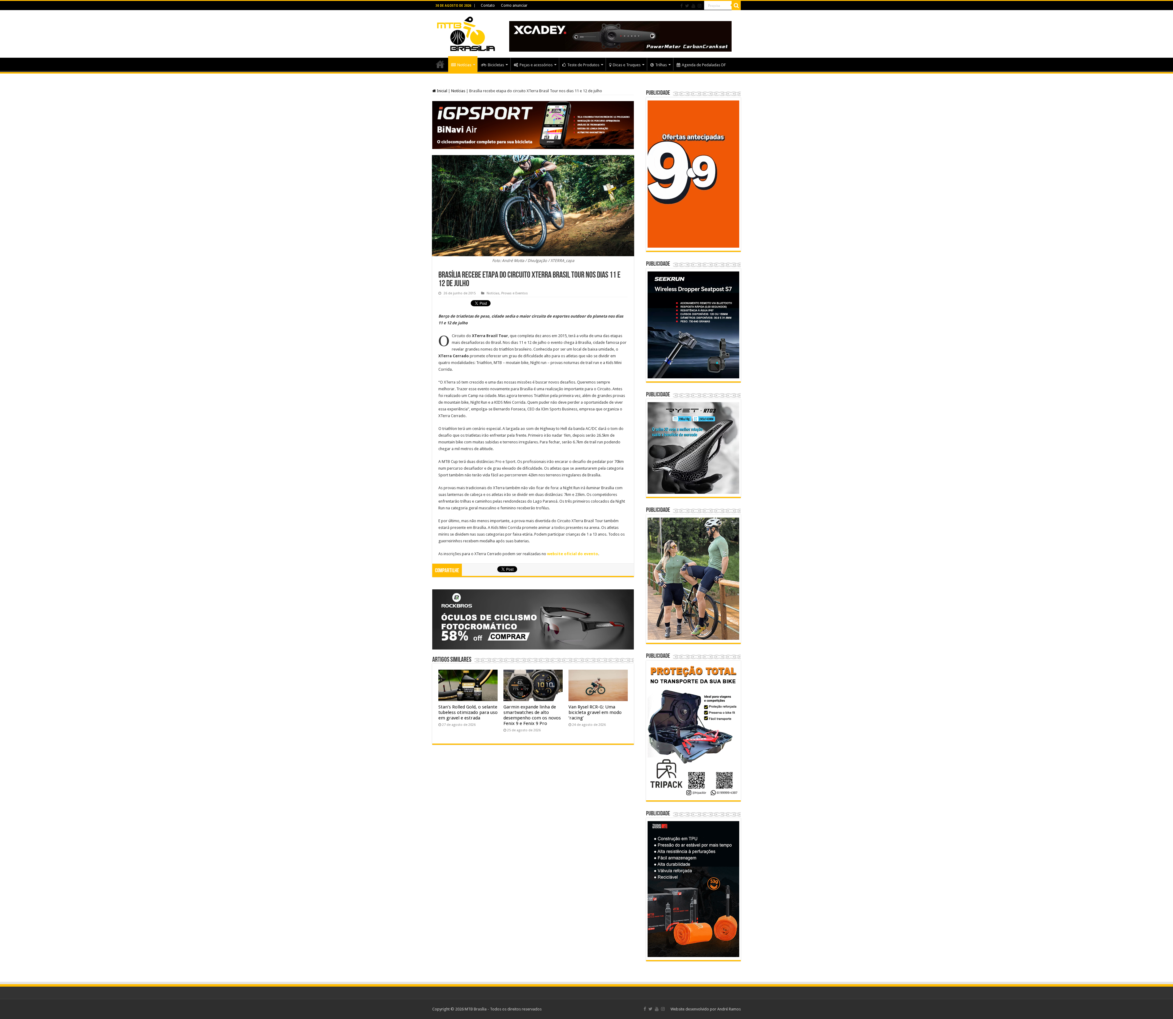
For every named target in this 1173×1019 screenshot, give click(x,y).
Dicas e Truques (627, 65)
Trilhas (661, 65)
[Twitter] (687, 5)
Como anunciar (514, 5)
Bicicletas (496, 65)
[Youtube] (693, 5)
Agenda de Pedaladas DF (704, 65)
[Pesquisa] (736, 5)
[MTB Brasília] (466, 32)
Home (440, 64)
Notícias (464, 65)
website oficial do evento (572, 553)
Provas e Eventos (514, 293)
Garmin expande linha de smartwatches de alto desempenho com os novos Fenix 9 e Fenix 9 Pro (532, 715)
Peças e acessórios (536, 65)
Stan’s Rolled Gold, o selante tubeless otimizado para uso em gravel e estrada (468, 712)
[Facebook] (681, 5)
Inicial (441, 91)
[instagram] (699, 5)
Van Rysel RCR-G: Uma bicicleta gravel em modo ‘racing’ (595, 712)
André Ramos (729, 1009)
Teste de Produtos (583, 65)
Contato (488, 5)
